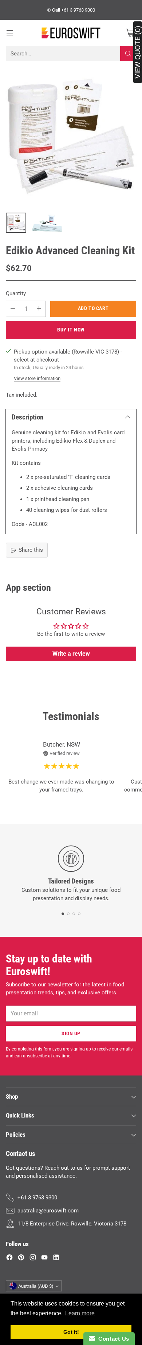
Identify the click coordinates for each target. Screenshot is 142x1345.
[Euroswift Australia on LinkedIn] (56, 1258)
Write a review (71, 653)
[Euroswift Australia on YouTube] (44, 1258)
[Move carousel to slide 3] (73, 913)
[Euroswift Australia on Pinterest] (21, 1258)
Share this (31, 550)
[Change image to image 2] (47, 223)
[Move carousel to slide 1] (63, 913)
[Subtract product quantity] (12, 309)
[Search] (128, 53)
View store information (37, 378)
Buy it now (71, 330)
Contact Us (112, 1339)
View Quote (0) (137, 52)
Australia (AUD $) (36, 1286)
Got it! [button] (71, 1332)
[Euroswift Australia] (71, 33)
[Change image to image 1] (16, 223)
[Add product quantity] (39, 309)
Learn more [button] (80, 1313)
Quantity (16, 293)
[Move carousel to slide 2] (68, 913)
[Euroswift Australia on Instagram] (32, 1258)
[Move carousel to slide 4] (79, 913)
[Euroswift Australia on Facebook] (9, 1258)
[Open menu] (9, 33)
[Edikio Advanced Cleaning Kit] (71, 136)
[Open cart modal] (130, 33)
